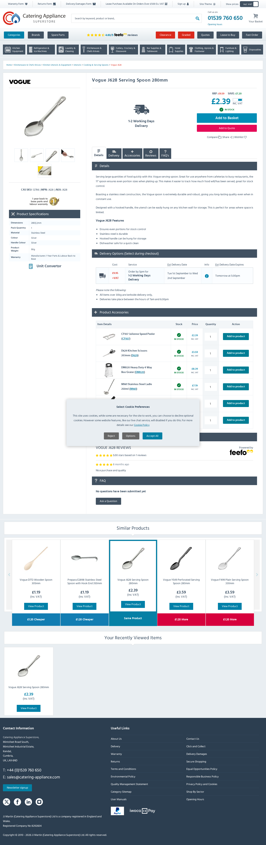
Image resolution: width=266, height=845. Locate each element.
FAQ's (165, 155)
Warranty (116, 754)
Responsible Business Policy (202, 776)
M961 (133, 389)
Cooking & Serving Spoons (96, 64)
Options (130, 435)
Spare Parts (58, 35)
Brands (36, 35)
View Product (36, 606)
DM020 (140, 372)
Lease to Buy (227, 35)
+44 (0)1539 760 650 (24, 770)
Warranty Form (16, 4)
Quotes (205, 35)
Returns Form (45, 4)
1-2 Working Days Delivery (141, 124)
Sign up (182, 4)
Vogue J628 (116, 64)
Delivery (113, 155)
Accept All (152, 435)
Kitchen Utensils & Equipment (57, 64)
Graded (186, 35)
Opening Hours (195, 799)
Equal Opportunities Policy (201, 769)
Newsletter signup (17, 787)
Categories (14, 35)
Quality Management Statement (129, 784)
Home (9, 64)
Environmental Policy (123, 776)
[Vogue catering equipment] (19, 82)
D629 (135, 355)
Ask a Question (108, 501)
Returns (115, 761)
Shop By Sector (195, 792)
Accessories (132, 155)
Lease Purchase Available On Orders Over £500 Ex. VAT (135, 4)
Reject (111, 435)
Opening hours (215, 24)
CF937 (125, 338)
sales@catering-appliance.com (33, 777)
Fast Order (252, 35)
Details (98, 155)
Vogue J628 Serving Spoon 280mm (28, 687)
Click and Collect (195, 746)
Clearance (165, 35)
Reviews (150, 155)
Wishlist (239, 137)
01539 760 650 (225, 18)
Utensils (77, 64)
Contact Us (192, 739)
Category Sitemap (121, 792)
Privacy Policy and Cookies (201, 784)
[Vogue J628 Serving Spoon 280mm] (28, 666)
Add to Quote (227, 128)
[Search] (197, 18)
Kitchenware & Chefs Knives (27, 64)
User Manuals (119, 799)
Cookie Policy (142, 425)
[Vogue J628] (44, 116)
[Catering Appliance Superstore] (34, 18)
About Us (116, 739)
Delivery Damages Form (79, 4)
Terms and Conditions (123, 769)
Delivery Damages (196, 754)
